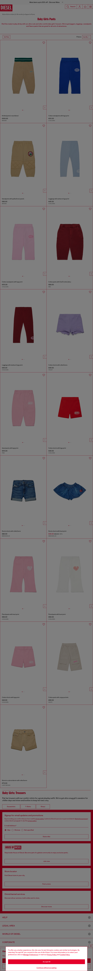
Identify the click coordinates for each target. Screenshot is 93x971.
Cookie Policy (65, 954)
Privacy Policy (52, 954)
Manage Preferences (30, 954)
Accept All (46, 962)
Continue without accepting (46, 968)
